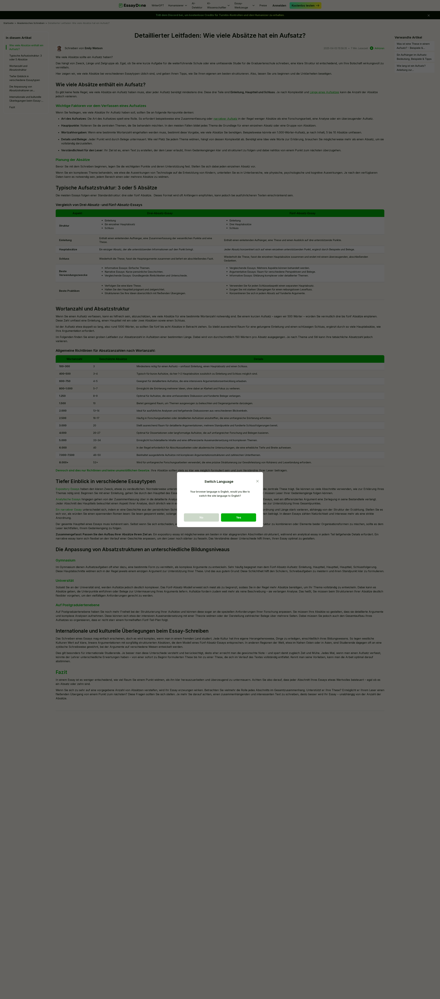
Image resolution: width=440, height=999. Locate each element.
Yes (238, 517)
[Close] (257, 481)
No (201, 517)
